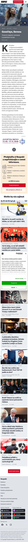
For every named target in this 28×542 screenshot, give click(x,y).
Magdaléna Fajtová (6, 346)
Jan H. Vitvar (5, 314)
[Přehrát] (21, 212)
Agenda (3, 28)
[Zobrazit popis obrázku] (21, 23)
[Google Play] (6, 514)
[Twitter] (6, 526)
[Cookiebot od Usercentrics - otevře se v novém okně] (16, 254)
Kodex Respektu (5, 487)
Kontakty (3, 485)
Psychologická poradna (7, 243)
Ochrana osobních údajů (7, 501)
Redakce (3, 482)
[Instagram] (11, 526)
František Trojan (13, 374)
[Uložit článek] (17, 23)
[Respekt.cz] (4, 2)
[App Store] (6, 510)
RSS (2, 496)
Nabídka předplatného (7, 490)
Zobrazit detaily (19, 278)
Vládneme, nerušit (12, 365)
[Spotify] (19, 517)
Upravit (13, 287)
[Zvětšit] (14, 15)
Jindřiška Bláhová (12, 314)
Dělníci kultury (11, 305)
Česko (3, 217)
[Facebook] (2, 526)
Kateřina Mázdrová (6, 464)
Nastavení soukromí (6, 504)
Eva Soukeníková (6, 374)
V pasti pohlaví (5, 395)
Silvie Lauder (4, 40)
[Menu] (26, 2)
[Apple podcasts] (19, 510)
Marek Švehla (5, 224)
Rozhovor (4, 455)
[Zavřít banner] (25, 253)
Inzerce (3, 493)
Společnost (4, 334)
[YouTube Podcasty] (19, 514)
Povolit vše (14, 283)
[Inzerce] (14, 141)
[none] (25, 23)
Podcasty (6, 305)
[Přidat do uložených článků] (24, 212)
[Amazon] (6, 517)
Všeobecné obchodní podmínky (9, 498)
